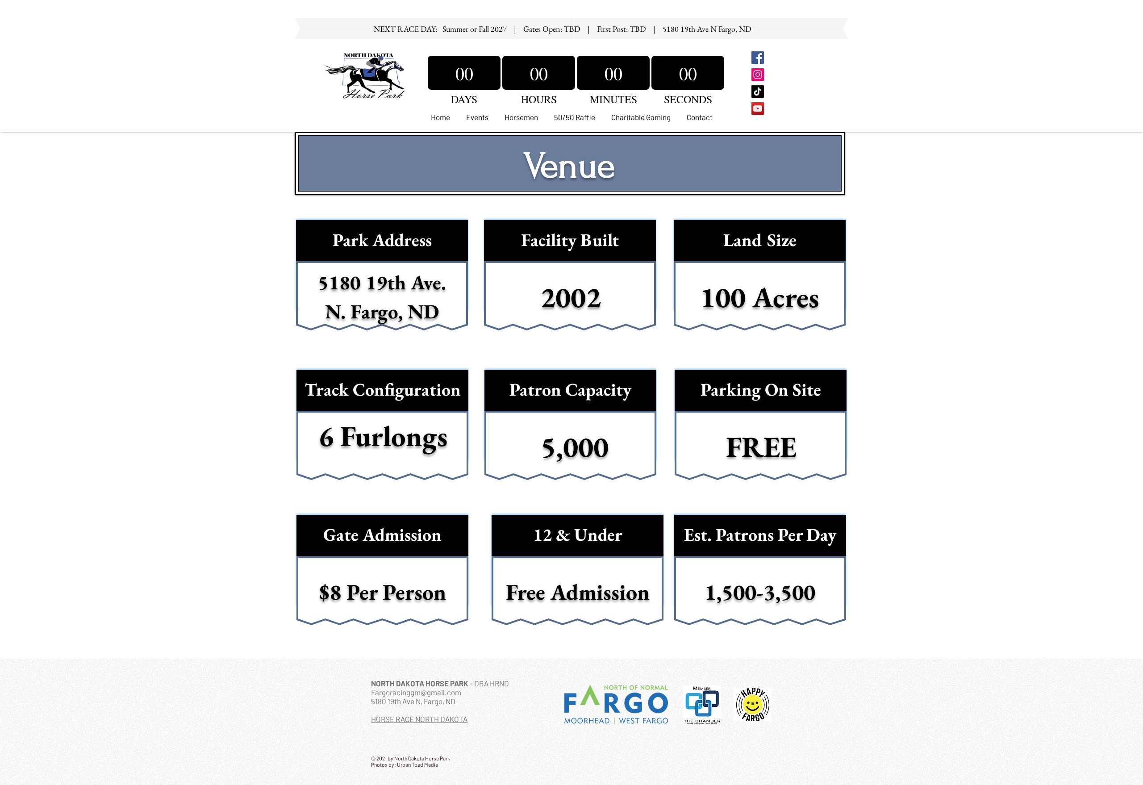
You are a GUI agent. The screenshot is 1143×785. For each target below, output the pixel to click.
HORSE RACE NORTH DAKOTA (419, 718)
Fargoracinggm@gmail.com (416, 692)
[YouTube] (757, 108)
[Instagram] (757, 74)
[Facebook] (757, 57)
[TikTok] (757, 91)
